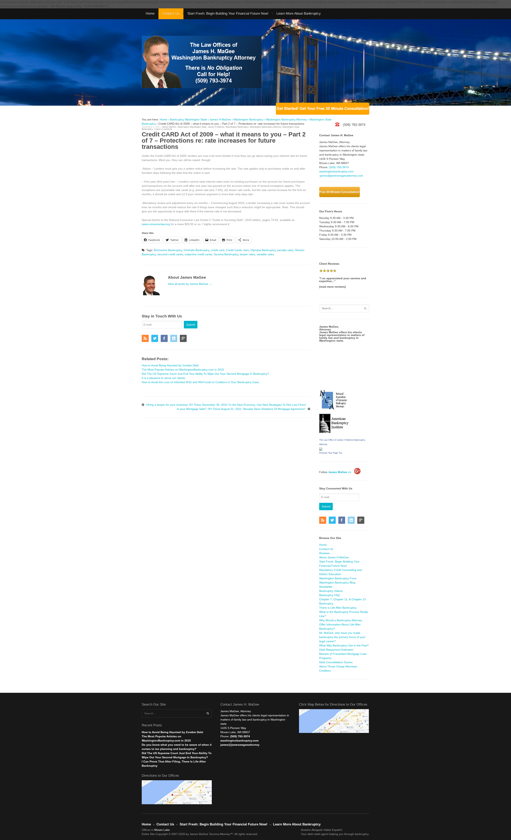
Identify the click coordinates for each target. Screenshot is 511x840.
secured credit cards (170, 254)
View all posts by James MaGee (190, 283)
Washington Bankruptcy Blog (337, 582)
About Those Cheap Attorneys (338, 666)
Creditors (325, 670)
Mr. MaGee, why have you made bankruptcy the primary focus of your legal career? (342, 637)
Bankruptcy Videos (331, 590)
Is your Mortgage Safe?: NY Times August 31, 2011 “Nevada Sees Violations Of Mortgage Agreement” (241, 409)
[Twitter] (155, 338)
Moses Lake (162, 829)
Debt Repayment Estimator (336, 649)
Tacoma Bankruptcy (226, 254)
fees (246, 250)
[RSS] (146, 338)
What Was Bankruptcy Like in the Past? (344, 645)
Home (150, 13)
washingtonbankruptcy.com (336, 171)
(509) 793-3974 (339, 167)
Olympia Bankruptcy (263, 250)
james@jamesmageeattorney (239, 744)
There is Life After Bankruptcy (338, 607)
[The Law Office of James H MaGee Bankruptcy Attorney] (320, 448)
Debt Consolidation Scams (336, 662)
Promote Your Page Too (330, 453)
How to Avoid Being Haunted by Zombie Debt (172, 732)
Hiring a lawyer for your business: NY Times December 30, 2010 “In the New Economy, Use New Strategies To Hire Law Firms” (226, 404)
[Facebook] (165, 338)
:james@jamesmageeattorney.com (341, 175)
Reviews (324, 553)
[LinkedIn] (174, 338)
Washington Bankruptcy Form (338, 578)
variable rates (265, 254)
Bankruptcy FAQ (329, 595)
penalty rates (285, 250)
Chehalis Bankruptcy (196, 250)
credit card (217, 250)
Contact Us (170, 13)
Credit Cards (234, 250)
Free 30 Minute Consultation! (339, 192)
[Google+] (184, 338)
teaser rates (247, 254)
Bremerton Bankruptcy (168, 250)
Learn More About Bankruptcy (298, 13)
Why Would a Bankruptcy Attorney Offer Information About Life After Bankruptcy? (340, 624)
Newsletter (326, 586)
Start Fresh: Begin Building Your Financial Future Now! (227, 13)
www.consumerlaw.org (156, 224)
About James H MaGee (334, 557)
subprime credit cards (198, 254)
